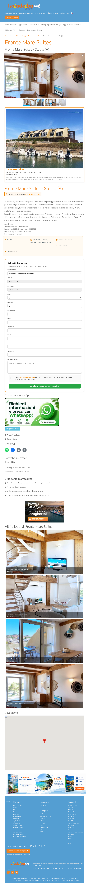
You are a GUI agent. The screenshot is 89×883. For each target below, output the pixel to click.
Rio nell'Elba (71, 821)
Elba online (43, 834)
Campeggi (16, 818)
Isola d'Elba (15, 36)
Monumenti (71, 825)
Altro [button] (15, 30)
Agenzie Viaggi (17, 832)
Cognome (10, 327)
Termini (67, 868)
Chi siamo (55, 868)
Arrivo (9, 278)
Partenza (10, 286)
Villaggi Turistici (17, 825)
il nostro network (11, 870)
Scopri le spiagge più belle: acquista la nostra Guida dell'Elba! (28, 495)
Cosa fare (30, 13)
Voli (41, 831)
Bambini (10, 302)
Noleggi (42, 820)
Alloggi (24, 36)
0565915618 (13, 251)
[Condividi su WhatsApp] (7, 450)
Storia (69, 843)
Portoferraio (71, 816)
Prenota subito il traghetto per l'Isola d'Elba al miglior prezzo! (28, 483)
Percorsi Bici (71, 827)
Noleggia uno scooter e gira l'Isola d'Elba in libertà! (25, 491)
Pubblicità (49, 868)
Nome (9, 318)
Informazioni (71, 834)
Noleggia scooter (45, 823)
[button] (82, 55)
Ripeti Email (11, 343)
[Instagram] (12, 872)
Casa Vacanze (34, 25)
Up (9, 804)
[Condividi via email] (19, 450)
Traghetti (62, 13)
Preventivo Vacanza (12, 17)
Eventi (43, 13)
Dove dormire (17, 805)
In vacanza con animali (19, 836)
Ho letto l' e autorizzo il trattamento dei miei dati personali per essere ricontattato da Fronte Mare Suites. (43, 378)
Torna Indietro (12, 439)
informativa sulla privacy (27, 377)
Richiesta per (11, 270)
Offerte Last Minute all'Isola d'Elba (17, 472)
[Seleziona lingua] (72, 13)
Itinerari (70, 830)
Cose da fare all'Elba (73, 823)
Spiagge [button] (22, 30)
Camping (43, 25)
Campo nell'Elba (72, 805)
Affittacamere (17, 823)
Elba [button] (70, 25)
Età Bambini (11, 310)
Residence (13, 25)
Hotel (7, 25)
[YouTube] (16, 872)
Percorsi (37, 13)
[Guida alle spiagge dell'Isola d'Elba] (46, 784)
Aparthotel (16, 830)
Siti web (72, 868)
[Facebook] (8, 872)
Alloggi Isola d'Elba (12, 429)
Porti (41, 829)
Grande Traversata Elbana (75, 832)
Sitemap (78, 868)
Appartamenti (23, 25)
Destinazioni (44, 827)
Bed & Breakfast (18, 827)
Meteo (69, 838)
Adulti (9, 294)
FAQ (68, 13)
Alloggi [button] (64, 25)
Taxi (41, 825)
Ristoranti (8, 30)
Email (9, 335)
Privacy (61, 868)
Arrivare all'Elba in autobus (16, 487)
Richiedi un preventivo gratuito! (18, 851)
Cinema (70, 836)
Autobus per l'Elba (45, 816)
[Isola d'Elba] (24, 6)
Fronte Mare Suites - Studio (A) (33, 188)
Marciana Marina (72, 812)
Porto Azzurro (72, 814)
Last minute (22, 13)
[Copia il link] (24, 450)
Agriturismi (51, 25)
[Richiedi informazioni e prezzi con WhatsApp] (32, 412)
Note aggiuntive (13, 359)
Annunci (55, 13)
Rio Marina (71, 818)
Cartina (39, 30)
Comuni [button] (77, 25)
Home (7, 36)
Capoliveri (70, 807)
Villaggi (58, 25)
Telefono (10, 351)
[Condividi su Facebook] (13, 450)
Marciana (70, 809)
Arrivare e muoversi (11, 13)
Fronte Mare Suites (34, 36)
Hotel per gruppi (18, 812)
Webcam (49, 13)
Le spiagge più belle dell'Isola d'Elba (17, 468)
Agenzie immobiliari (19, 834)
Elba (9, 801)
